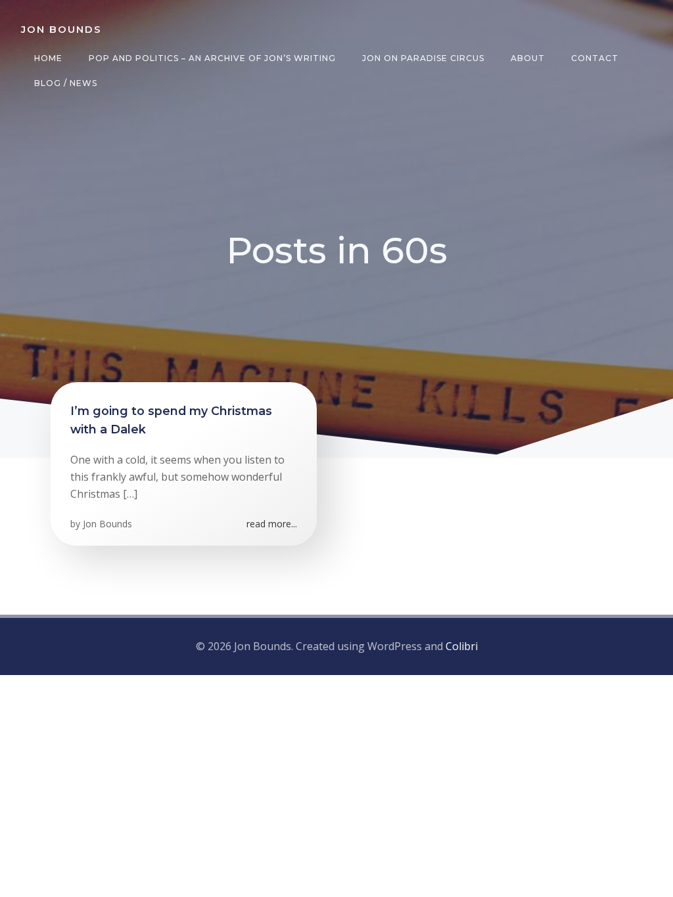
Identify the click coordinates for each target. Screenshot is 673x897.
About (528, 58)
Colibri (462, 646)
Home (48, 58)
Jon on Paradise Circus (423, 58)
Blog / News (65, 83)
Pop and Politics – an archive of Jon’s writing (212, 58)
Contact (594, 58)
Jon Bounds (107, 523)
